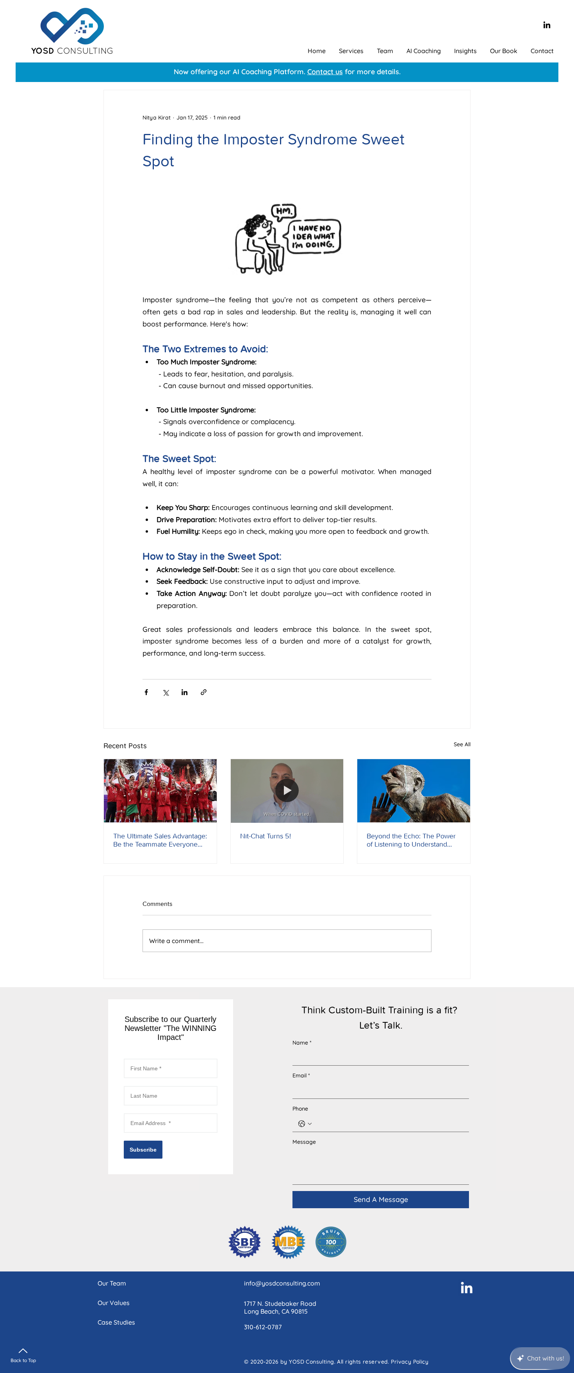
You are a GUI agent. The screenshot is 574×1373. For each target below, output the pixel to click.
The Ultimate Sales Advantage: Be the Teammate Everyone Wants (160, 840)
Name (302, 1042)
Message (304, 1141)
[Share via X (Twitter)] (165, 692)
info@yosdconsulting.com (282, 1283)
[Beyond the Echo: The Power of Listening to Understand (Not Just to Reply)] (413, 790)
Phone (300, 1108)
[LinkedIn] (547, 25)
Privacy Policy (409, 1361)
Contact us (325, 71)
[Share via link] (203, 692)
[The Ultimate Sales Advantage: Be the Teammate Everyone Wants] (160, 790)
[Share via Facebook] (146, 692)
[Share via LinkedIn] (184, 692)
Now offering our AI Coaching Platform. (240, 71)
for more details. (372, 71)
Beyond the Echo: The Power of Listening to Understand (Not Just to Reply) (411, 840)
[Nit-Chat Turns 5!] (287, 790)
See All (462, 744)
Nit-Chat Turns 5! (265, 836)
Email (301, 1075)
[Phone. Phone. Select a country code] (305, 1124)
